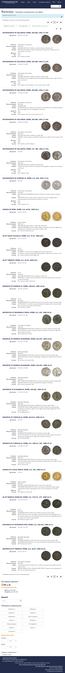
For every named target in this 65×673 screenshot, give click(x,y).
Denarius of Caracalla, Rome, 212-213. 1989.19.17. (24, 417)
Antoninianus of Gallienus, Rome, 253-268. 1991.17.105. (26, 33)
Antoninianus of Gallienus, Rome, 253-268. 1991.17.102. (26, 119)
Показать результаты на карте (29, 12)
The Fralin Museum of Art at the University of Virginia (48, 666)
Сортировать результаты (41, 26)
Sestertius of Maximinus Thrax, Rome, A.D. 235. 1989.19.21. (27, 312)
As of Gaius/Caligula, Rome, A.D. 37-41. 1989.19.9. (23, 236)
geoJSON (10, 590)
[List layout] (56, 28)
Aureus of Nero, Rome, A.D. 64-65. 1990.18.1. (21, 209)
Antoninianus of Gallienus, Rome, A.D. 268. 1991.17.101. (26, 149)
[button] (48, 22)
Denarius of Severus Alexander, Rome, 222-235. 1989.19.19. (27, 365)
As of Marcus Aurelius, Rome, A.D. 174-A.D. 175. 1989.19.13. (27, 497)
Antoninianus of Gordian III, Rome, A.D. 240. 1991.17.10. (26, 178)
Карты (34, 2)
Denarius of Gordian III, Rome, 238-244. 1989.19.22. (24, 286)
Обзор (23, 2)
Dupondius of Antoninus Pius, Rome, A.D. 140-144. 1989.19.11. (28, 525)
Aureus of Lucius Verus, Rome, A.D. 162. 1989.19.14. (24, 470)
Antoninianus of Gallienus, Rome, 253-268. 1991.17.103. (26, 90)
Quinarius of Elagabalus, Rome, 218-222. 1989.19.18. (24, 389)
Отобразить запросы (44, 2)
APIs (54, 2)
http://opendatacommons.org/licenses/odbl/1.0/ (32, 664)
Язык (59, 2)
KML (14, 590)
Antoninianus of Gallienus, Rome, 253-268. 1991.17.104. (26, 62)
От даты (3, 638)
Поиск (28, 2)
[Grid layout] (60, 28)
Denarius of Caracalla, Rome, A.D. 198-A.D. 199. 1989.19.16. (27, 443)
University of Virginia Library (10, 658)
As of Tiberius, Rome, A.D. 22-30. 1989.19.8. (20, 260)
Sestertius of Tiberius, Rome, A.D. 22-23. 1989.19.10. (24, 549)
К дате (3, 644)
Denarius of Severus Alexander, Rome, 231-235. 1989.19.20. (27, 339)
